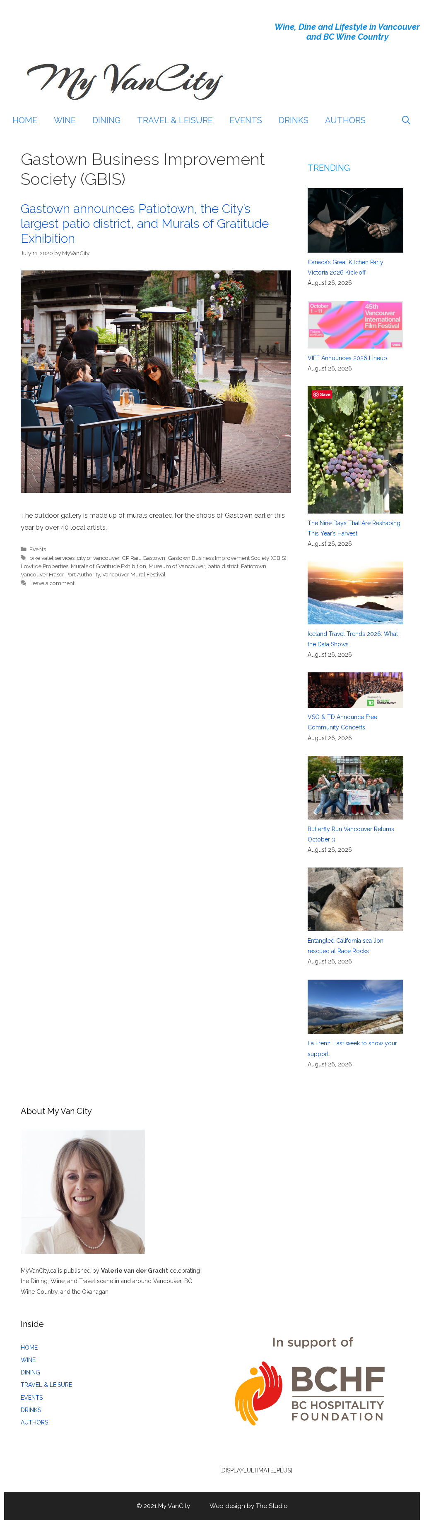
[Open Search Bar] (406, 120)
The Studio (272, 1506)
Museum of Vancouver (177, 566)
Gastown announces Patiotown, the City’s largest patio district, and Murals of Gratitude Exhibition (145, 223)
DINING (106, 120)
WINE (65, 120)
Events (37, 549)
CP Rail (131, 557)
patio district (222, 566)
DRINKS (293, 120)
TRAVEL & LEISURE (175, 120)
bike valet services (52, 557)
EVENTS (245, 120)
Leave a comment (52, 583)
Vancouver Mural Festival (134, 574)
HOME (24, 120)
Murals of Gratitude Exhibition (108, 566)
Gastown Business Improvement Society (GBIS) (227, 557)
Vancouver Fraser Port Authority (60, 574)
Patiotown (253, 566)
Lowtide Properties (44, 566)
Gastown (153, 557)
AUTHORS (345, 120)
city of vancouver (98, 557)
